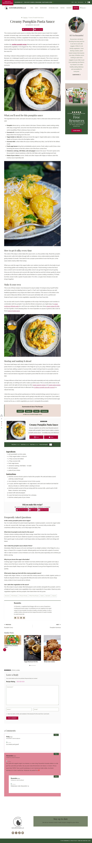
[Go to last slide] (4, 649)
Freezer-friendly (23, 595)
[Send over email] (1, 427)
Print (37, 437)
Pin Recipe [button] (34, 509)
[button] (41, 421)
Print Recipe (39, 29)
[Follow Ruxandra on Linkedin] (21, 618)
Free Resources (80, 2)
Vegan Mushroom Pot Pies (31, 661)
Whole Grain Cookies (49, 661)
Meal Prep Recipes (34, 595)
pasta (42, 595)
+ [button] (52, 444)
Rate (51, 437)
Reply (56, 734)
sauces (54, 595)
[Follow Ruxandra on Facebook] (15, 618)
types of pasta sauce (14, 311)
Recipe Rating (10, 681)
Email (36, 709)
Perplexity (44, 411)
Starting (62, 7)
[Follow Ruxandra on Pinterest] (24, 618)
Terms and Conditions (82, 840)
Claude (36, 411)
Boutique (76, 7)
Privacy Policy (74, 840)
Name (9, 709)
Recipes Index (43, 7)
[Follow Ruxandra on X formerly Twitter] (18, 618)
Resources (69, 7)
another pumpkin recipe (19, 44)
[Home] (21, 17)
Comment (10, 687)
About (76, 2)
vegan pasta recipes (54, 385)
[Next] (60, 649)
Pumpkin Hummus (55, 626)
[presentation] (12, 640)
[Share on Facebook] (1, 418)
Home (73, 2)
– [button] (48, 444)
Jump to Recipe (28, 29)
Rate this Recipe (23, 509)
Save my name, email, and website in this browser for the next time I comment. (28, 714)
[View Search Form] (85, 2)
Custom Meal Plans (53, 7)
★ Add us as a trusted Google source (32, 414)
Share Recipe (44, 509)
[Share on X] (1, 421)
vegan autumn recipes (39, 385)
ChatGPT (20, 411)
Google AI (28, 411)
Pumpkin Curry (8, 626)
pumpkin (48, 595)
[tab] (29, 665)
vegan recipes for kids (52, 306)
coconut (7, 595)
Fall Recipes (14, 595)
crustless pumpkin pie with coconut (44, 387)
